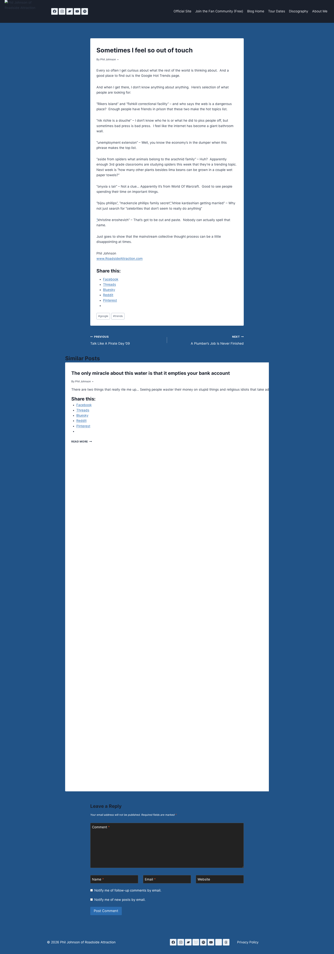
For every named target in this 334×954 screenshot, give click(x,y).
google (103, 316)
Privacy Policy (247, 942)
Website (204, 879)
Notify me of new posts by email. (120, 900)
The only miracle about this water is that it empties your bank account (150, 373)
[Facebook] (54, 11)
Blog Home (255, 11)
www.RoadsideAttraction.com (119, 258)
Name (98, 879)
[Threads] (226, 942)
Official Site (182, 11)
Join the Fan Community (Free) (219, 11)
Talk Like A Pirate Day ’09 (110, 340)
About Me (319, 11)
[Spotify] (84, 11)
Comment (101, 827)
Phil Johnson (108, 59)
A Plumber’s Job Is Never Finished (217, 340)
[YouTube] (77, 11)
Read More (81, 441)
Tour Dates (276, 11)
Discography (298, 11)
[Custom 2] (218, 942)
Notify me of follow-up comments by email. (127, 890)
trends (118, 316)
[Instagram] (62, 11)
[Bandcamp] (69, 11)
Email (150, 879)
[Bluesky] (196, 942)
